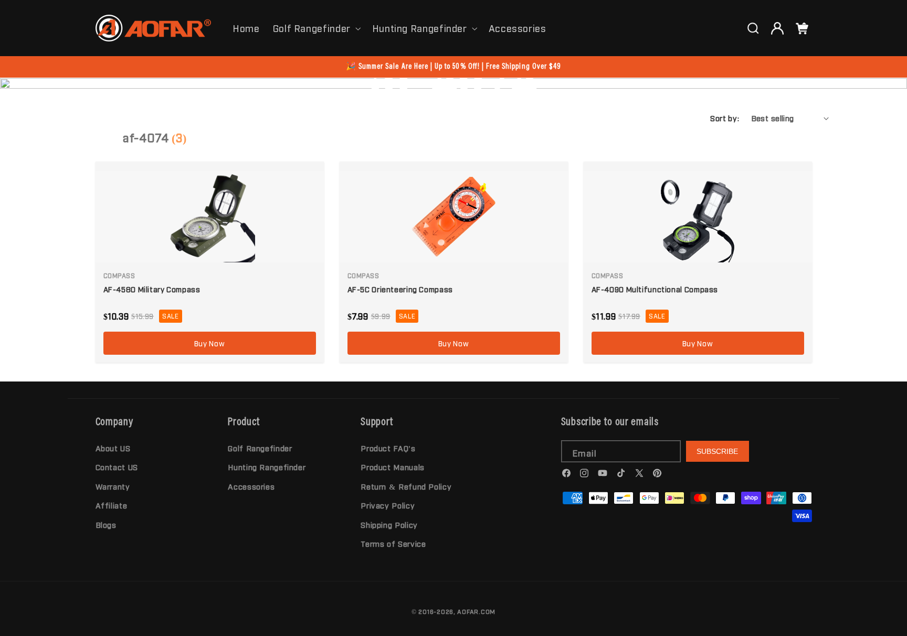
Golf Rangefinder (312, 28)
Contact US (117, 467)
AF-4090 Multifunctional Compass (655, 288)
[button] (315, 27)
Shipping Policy (389, 524)
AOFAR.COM (476, 611)
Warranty (113, 486)
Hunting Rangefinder (419, 28)
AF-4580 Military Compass (152, 288)
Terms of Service (393, 543)
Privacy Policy (388, 505)
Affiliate (112, 505)
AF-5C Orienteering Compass (400, 288)
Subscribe (717, 451)
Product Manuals (392, 467)
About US (113, 447)
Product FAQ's (388, 447)
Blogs (106, 524)
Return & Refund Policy (406, 486)
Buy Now (209, 342)
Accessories (251, 486)
